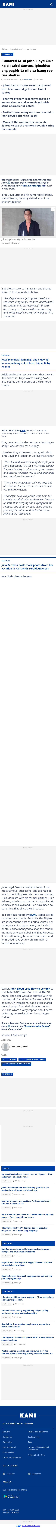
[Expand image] (53, 209)
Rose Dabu (28, 79)
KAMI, (33, 914)
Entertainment (16, 49)
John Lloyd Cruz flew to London (30, 988)
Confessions (6, 1181)
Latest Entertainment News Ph (16, 1064)
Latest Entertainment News (32, 1059)
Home (4, 49)
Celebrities (31, 49)
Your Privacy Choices (31, 1525)
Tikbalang (7, 1074)
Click (23, 430)
